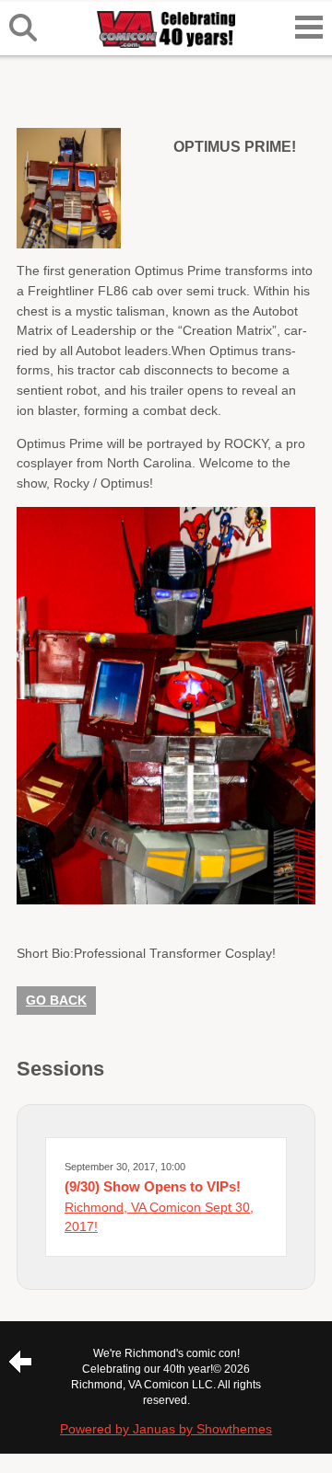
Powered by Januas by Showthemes (166, 1428)
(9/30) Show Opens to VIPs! (153, 1186)
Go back (56, 1000)
